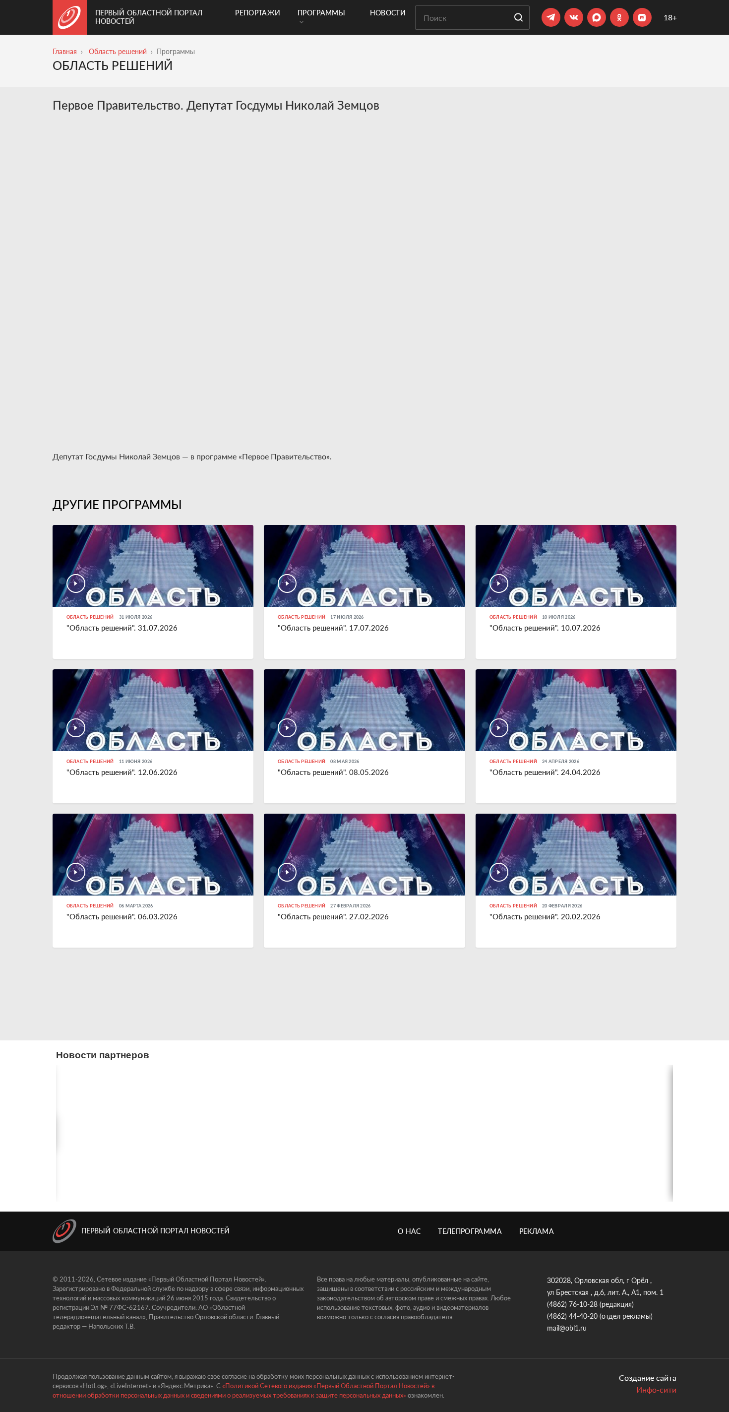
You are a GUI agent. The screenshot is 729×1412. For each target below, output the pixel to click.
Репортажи (257, 12)
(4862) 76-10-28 (572, 1304)
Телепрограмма (470, 1231)
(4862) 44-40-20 (572, 1316)
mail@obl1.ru (567, 1328)
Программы (321, 12)
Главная (65, 51)
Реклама (536, 1231)
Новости (388, 12)
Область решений (118, 51)
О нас (409, 1231)
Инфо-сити (656, 1389)
